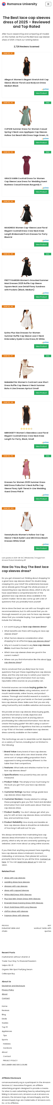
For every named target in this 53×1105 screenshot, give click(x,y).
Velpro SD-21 (7, 965)
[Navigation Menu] (48, 4)
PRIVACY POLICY (10, 1060)
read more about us (26, 862)
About (5, 994)
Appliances (7, 1031)
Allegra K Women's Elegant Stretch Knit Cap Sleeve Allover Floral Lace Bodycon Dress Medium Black (26, 82)
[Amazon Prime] (45, 89)
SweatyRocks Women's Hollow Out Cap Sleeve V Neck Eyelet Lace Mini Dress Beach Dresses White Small (26, 537)
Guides (5, 1023)
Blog (4, 1014)
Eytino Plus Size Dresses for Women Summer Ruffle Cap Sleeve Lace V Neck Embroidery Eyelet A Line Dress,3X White (24, 335)
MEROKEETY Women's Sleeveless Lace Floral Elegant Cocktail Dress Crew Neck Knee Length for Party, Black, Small (26, 435)
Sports (5, 1039)
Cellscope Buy (8, 973)
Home (4, 1006)
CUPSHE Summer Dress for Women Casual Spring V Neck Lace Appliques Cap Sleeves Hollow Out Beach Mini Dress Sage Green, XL (26, 132)
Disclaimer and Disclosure (13, 985)
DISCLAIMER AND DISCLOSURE (14, 1064)
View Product (41, 93)
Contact (6, 998)
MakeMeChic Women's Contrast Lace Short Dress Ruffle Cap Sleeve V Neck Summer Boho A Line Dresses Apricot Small (26, 385)
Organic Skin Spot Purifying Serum (17, 969)
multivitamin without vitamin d (16, 957)
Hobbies (7, 1043)
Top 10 (5, 1027)
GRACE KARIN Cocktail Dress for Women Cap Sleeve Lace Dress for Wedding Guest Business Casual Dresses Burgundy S (25, 181)
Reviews (5, 1010)
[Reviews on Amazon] (26, 428)
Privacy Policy (8, 990)
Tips (5, 1035)
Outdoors (7, 1048)
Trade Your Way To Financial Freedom (19, 961)
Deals (4, 1018)
